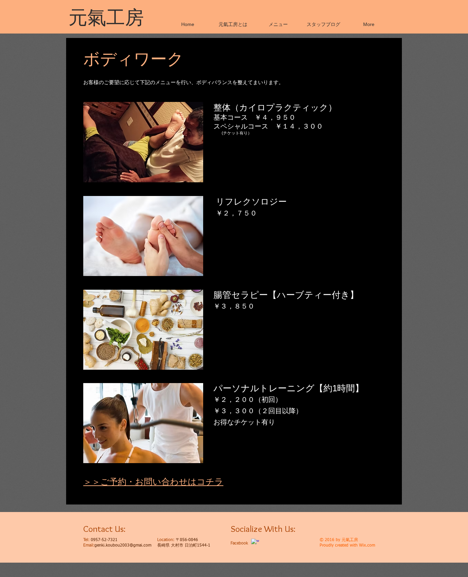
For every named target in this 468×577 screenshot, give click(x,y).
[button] (278, 24)
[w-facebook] (255, 543)
